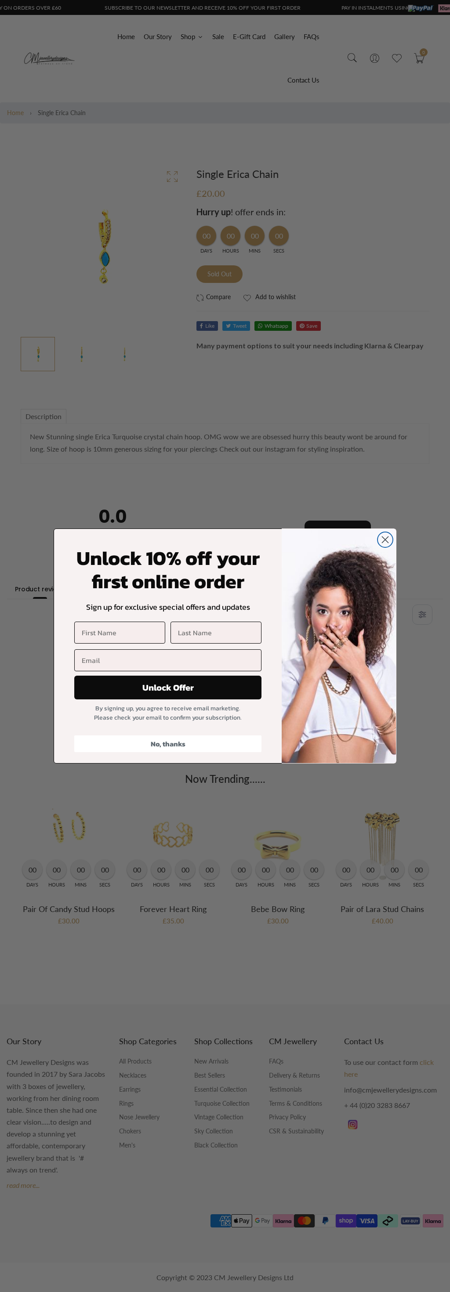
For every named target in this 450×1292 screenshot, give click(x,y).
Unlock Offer (168, 687)
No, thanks (168, 743)
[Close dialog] (385, 539)
